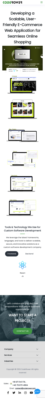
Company (8, 349)
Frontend (12, 253)
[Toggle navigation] (41, 2)
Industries (8, 361)
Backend (29, 253)
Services (8, 355)
